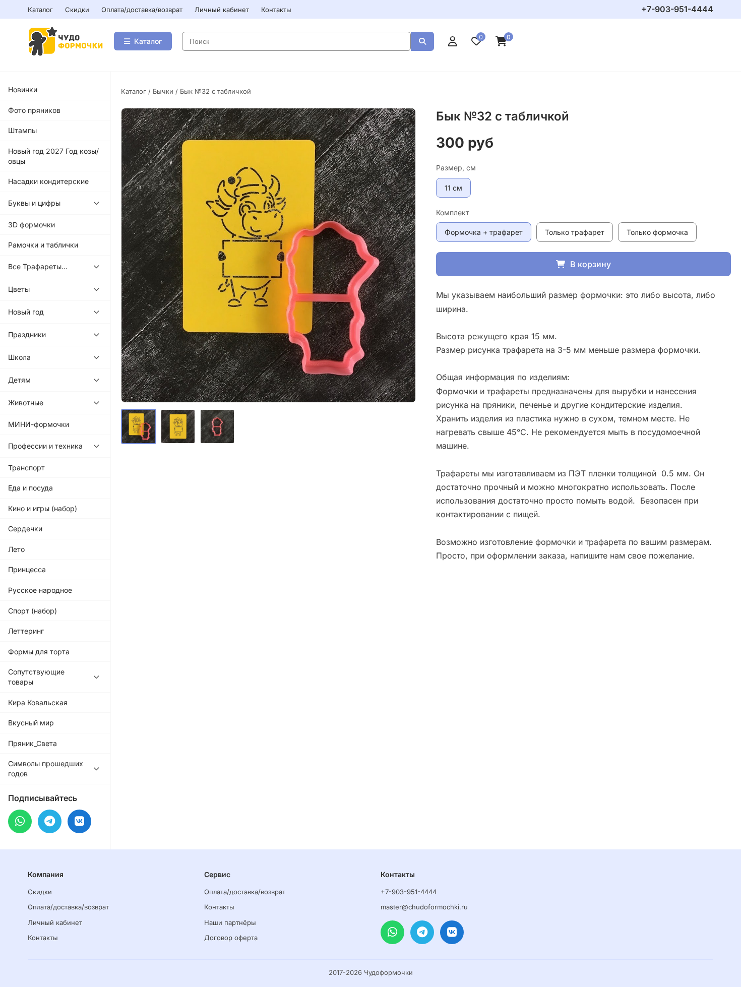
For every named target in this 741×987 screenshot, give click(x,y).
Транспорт (26, 467)
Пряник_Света (32, 743)
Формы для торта (39, 651)
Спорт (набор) (32, 610)
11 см (453, 187)
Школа (19, 357)
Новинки (22, 89)
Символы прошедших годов (45, 768)
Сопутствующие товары (36, 676)
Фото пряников (34, 110)
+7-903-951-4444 (677, 9)
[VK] (79, 821)
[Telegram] (49, 821)
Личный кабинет (222, 10)
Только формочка (657, 232)
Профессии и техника (45, 446)
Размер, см (456, 167)
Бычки (163, 91)
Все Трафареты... (38, 266)
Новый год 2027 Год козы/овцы (53, 156)
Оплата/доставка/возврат (141, 10)
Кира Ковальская (38, 702)
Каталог (40, 10)
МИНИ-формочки (38, 424)
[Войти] (452, 41)
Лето (16, 549)
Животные (25, 402)
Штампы (22, 130)
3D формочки (31, 224)
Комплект (452, 212)
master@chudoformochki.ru (424, 907)
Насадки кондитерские (48, 181)
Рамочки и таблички (43, 244)
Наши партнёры (230, 922)
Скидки (77, 10)
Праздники (27, 334)
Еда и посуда (30, 487)
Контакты (276, 10)
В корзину (590, 264)
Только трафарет (574, 232)
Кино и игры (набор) (42, 508)
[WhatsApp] (20, 821)
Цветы (19, 289)
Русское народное (40, 590)
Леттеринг (26, 631)
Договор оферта (231, 938)
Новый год (26, 311)
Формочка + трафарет (484, 232)
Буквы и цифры (34, 203)
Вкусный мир (31, 722)
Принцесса (27, 569)
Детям (19, 380)
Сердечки (25, 528)
